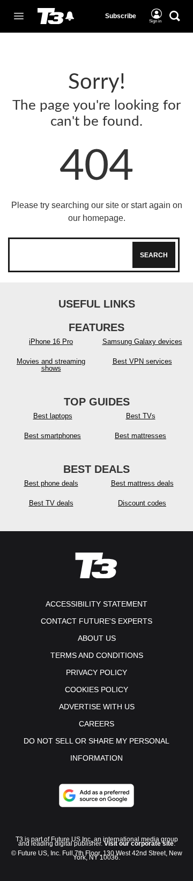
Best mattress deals (142, 483)
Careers (96, 723)
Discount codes (142, 503)
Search (154, 255)
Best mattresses (140, 436)
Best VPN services (142, 361)
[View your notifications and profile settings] (69, 16)
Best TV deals (51, 503)
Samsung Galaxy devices (142, 342)
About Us (97, 638)
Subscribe (120, 16)
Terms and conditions (96, 655)
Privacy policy (96, 672)
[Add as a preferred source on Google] (96, 795)
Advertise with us (97, 706)
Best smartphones (52, 436)
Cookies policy (96, 689)
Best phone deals (51, 483)
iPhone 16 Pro (51, 342)
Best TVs (140, 416)
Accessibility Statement (96, 604)
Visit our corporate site (139, 843)
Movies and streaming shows (51, 364)
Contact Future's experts (96, 621)
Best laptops (52, 416)
